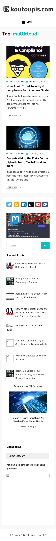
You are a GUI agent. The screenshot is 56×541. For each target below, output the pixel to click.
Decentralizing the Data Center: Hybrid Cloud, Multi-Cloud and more (27, 162)
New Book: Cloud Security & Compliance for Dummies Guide (27, 88)
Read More (11, 115)
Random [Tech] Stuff (37, 535)
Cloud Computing (17, 81)
